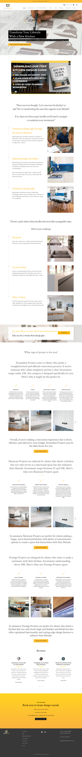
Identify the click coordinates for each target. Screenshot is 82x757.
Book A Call (25, 743)
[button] (31, 7)
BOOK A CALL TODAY (41, 451)
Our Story (24, 731)
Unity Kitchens (39, 754)
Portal (23, 745)
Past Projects (25, 738)
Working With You (26, 736)
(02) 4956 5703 (68, 5)
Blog (23, 733)
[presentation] (6, 422)
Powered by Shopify (45, 754)
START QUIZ (64, 332)
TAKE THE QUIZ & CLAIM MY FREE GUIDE (20, 44)
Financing (24, 740)
